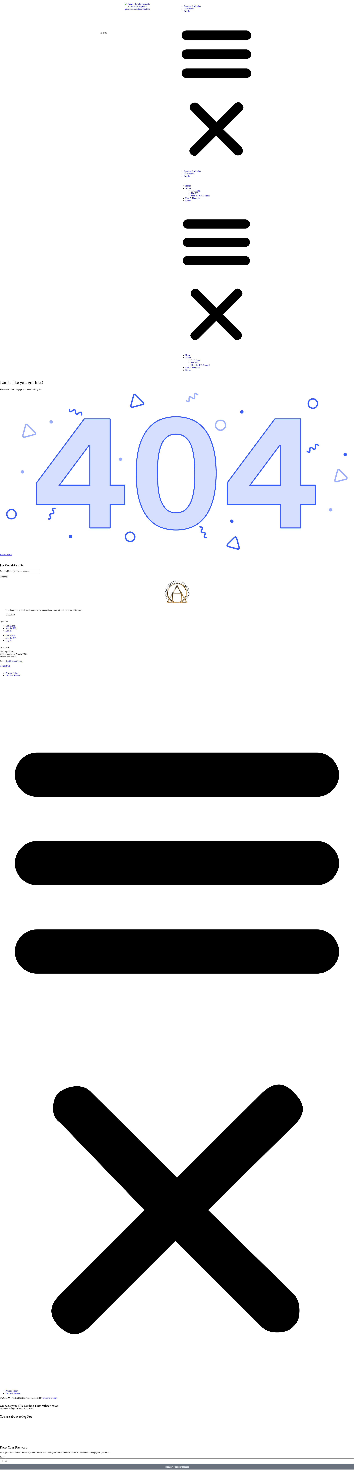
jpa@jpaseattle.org (14, 661)
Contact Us (189, 8)
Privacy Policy (12, 673)
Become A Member (192, 6)
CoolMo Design (50, 1398)
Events (188, 200)
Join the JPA (11, 628)
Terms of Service (13, 675)
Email (2, 1457)
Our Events (10, 626)
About (188, 188)
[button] (216, 91)
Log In (187, 11)
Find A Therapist (192, 198)
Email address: (6, 571)
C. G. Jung (195, 191)
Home (188, 186)
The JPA (194, 193)
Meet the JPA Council (200, 196)
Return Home (6, 554)
